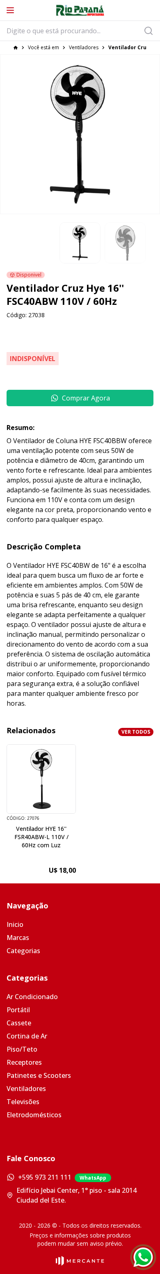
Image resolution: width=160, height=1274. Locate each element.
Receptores (24, 1062)
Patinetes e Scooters (39, 1075)
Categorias (23, 950)
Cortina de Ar (27, 1036)
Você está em (43, 47)
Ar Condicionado (32, 996)
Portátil (18, 1009)
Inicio (15, 924)
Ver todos (135, 731)
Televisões (23, 1101)
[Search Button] (151, 31)
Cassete (19, 1022)
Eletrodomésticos (34, 1114)
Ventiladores (83, 47)
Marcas (18, 937)
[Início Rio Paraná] (80, 10)
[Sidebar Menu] (10, 10)
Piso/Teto (22, 1049)
